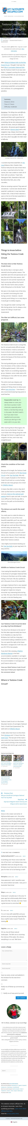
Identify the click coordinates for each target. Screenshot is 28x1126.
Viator (21, 1089)
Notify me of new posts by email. (13, 993)
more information (13, 1083)
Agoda (20, 1085)
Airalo (9, 1092)
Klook (8, 1090)
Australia (5, 40)
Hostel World (16, 1087)
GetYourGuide (16, 1089)
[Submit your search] (14, 1070)
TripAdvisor (3, 1090)
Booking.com (15, 1085)
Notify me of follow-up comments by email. (12, 988)
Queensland (4, 42)
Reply (24, 856)
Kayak (15, 1090)
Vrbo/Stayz (9, 1087)
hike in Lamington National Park (14, 67)
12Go (12, 1090)
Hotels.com (3, 1087)
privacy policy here (13, 1113)
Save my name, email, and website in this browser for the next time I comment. (12, 977)
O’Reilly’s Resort (8, 485)
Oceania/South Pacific (16, 40)
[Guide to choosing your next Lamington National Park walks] (6, 758)
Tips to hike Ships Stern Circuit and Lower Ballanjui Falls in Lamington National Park (6, 780)
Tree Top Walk (14, 475)
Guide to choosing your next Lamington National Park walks (6, 763)
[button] (9, 210)
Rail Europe (20, 1090)
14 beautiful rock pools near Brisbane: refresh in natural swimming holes (18, 764)
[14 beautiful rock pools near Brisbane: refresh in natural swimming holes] (18, 758)
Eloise (3, 811)
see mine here (10, 389)
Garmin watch (15, 129)
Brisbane (7, 735)
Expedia (24, 1085)
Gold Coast (4, 738)
